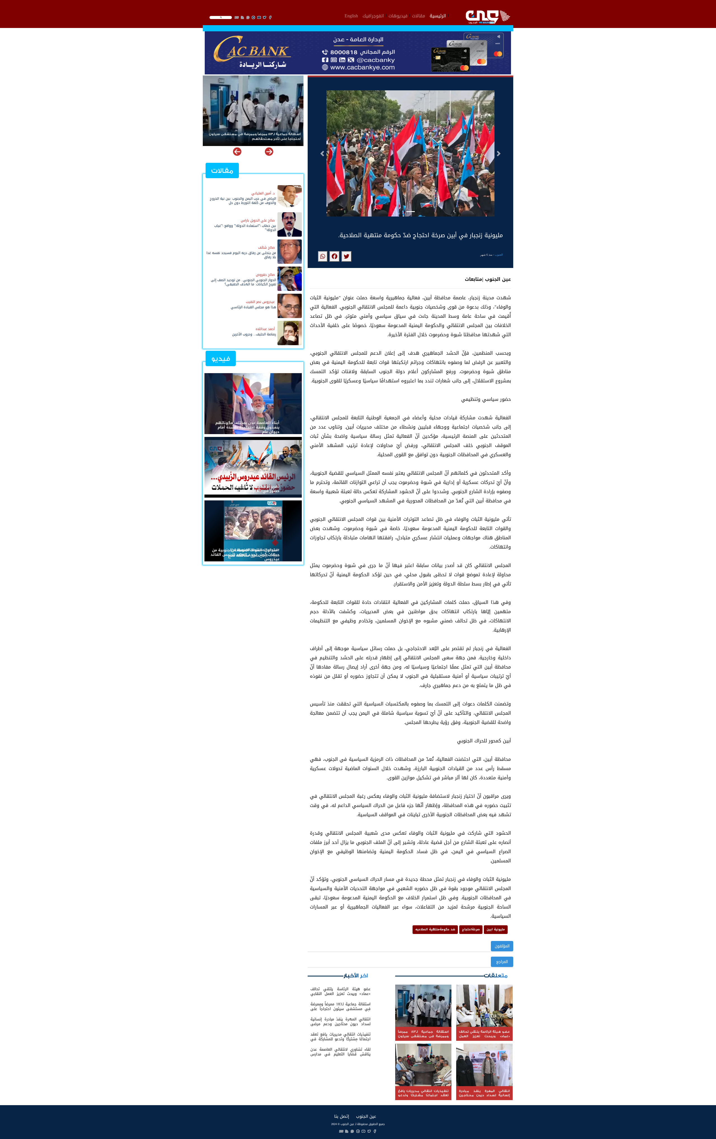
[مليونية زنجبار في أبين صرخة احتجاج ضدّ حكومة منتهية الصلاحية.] (346, 256)
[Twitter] (369, 1131)
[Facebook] (375, 1131)
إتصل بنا (341, 1116)
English (351, 15)
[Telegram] (358, 1131)
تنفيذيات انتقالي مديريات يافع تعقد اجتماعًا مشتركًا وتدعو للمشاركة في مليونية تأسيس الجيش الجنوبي (254, 136)
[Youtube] (363, 1131)
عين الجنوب (366, 1116)
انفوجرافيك (373, 15)
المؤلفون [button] (502, 946)
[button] (322, 153)
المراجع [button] (502, 962)
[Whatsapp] (352, 1131)
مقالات (418, 15)
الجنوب (499, 254)
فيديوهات (398, 15)
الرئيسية (438, 15)
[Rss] (347, 1131)
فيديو (220, 359)
